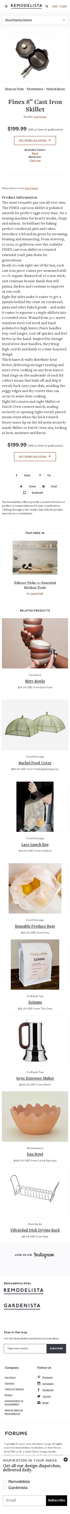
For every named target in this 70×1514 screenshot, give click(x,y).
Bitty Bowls (35, 681)
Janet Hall (36, 593)
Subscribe (56, 1500)
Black (35, 153)
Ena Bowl (35, 1154)
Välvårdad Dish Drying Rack (35, 1230)
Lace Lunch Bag (35, 845)
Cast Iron (35, 160)
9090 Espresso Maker (35, 1078)
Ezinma (35, 1002)
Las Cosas (40, 117)
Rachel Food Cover (35, 763)
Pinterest (47, 1377)
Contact (9, 1383)
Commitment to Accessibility (14, 1403)
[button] (47, 6)
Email (45, 1403)
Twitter (46, 1396)
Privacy (9, 1395)
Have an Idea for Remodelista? (14, 1412)
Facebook (47, 1390)
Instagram (48, 1384)
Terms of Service (14, 1389)
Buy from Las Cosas (32, 140)
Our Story (10, 1377)
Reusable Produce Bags (35, 927)
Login (63, 6)
